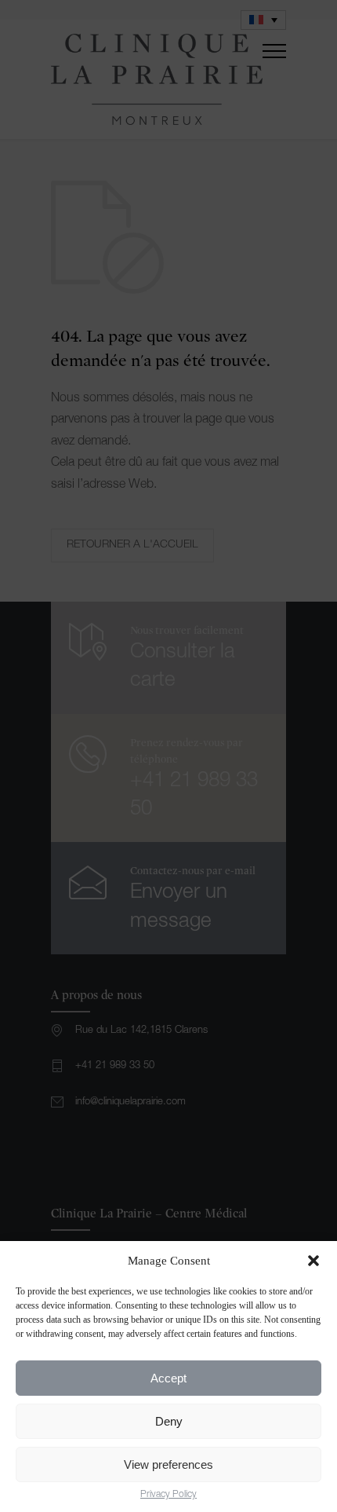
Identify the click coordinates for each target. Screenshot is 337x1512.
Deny (169, 1421)
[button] (313, 1261)
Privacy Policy (168, 1494)
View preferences (168, 1464)
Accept (168, 1378)
